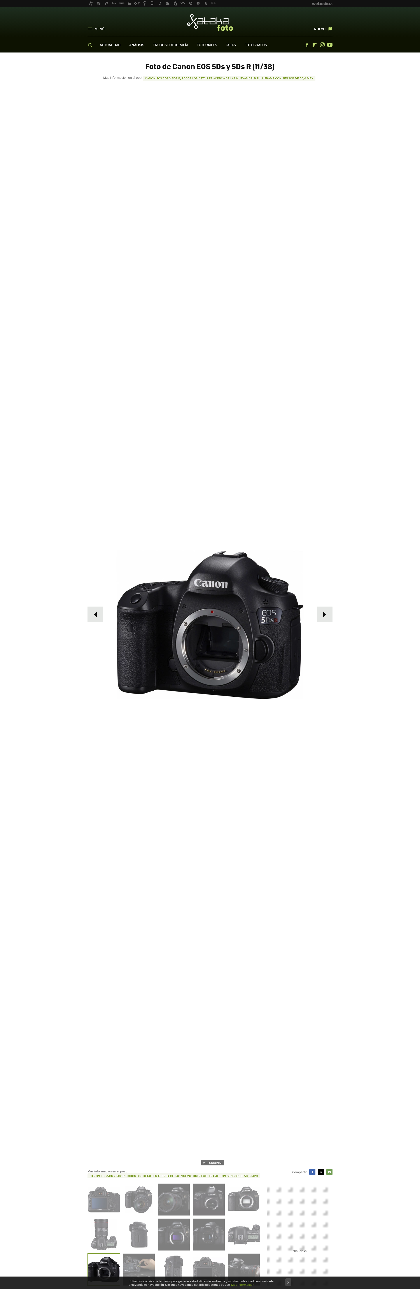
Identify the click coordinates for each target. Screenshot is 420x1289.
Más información (242, 1284)
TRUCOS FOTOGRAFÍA (170, 44)
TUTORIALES (207, 44)
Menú (99, 28)
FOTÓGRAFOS (256, 44)
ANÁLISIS (136, 44)
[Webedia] (322, 3)
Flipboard (314, 44)
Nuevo (320, 28)
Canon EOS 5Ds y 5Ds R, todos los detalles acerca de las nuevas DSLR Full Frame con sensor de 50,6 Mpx (229, 78)
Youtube (329, 44)
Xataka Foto (210, 22)
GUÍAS (231, 44)
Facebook (307, 44)
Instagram (322, 44)
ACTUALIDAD (110, 44)
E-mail (329, 1172)
